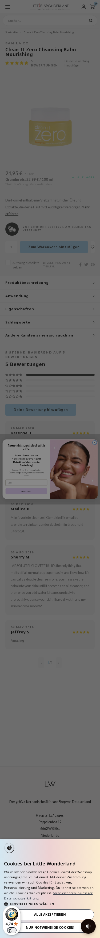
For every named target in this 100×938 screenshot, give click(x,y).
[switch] (12, 930)
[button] (50, 904)
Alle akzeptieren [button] (50, 914)
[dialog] (50, 888)
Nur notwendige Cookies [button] (50, 927)
